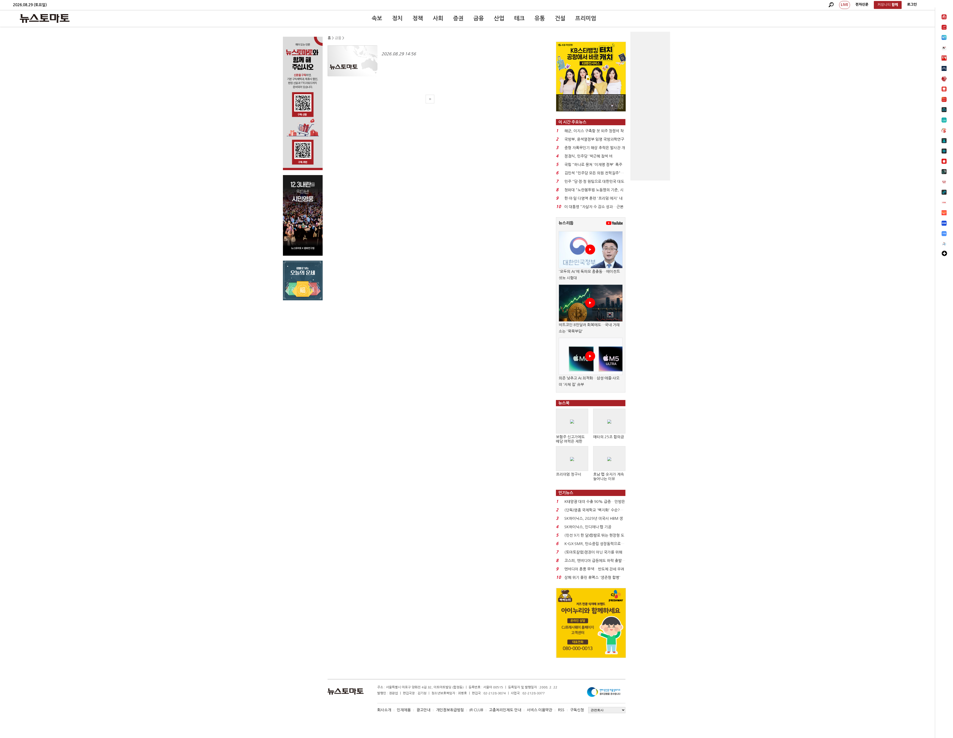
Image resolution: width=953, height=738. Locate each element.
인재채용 (404, 710)
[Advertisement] (650, 106)
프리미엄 (585, 18)
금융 (479, 18)
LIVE (844, 4)
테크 (519, 18)
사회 (438, 18)
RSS (561, 710)
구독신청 (577, 710)
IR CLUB (476, 710)
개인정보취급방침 (450, 710)
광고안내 (423, 710)
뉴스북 (564, 403)
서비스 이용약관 (539, 710)
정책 (417, 18)
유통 (540, 18)
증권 (458, 18)
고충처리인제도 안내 (505, 710)
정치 (397, 18)
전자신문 (861, 4)
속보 (377, 18)
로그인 (912, 4)
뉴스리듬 (566, 223)
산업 (499, 18)
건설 (560, 18)
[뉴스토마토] (44, 18)
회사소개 (384, 710)
